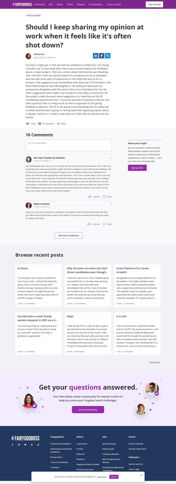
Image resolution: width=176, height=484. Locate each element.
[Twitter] (25, 444)
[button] (158, 16)
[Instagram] (19, 444)
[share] (58, 123)
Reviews (81, 4)
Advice (60, 4)
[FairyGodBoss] (25, 438)
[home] (22, 4)
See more (154, 362)
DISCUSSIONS (34, 15)
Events (70, 4)
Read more (101, 477)
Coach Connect (113, 4)
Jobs (51, 4)
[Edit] (158, 16)
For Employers (96, 4)
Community (39, 4)
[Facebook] (12, 444)
